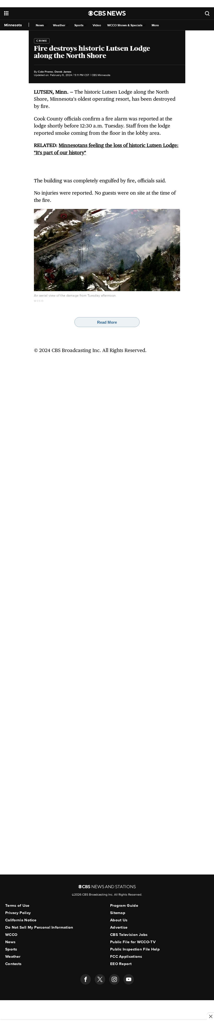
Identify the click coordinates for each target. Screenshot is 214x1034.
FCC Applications (126, 956)
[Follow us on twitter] (100, 979)
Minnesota (13, 25)
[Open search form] (207, 13)
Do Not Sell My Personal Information (39, 927)
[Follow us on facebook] (85, 979)
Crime (41, 40)
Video (97, 25)
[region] (107, 1027)
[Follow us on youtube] (128, 979)
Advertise (119, 927)
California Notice (20, 920)
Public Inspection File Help (135, 949)
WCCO (11, 934)
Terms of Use (17, 905)
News (40, 25)
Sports (79, 25)
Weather (59, 25)
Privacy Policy (18, 912)
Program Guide (124, 905)
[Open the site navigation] (38, 13)
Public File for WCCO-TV (133, 942)
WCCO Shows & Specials (125, 25)
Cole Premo (45, 71)
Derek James (63, 71)
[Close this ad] (210, 1016)
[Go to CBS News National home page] (107, 13)
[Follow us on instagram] (114, 979)
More (155, 25)
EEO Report (121, 963)
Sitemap (117, 912)
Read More (107, 322)
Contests (13, 963)
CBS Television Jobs (129, 934)
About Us (118, 920)
